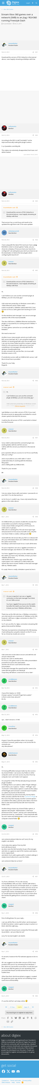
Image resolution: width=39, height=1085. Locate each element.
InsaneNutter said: (9, 208)
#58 (36, 913)
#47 (36, 438)
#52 (36, 688)
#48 (36, 488)
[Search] (36, 3)
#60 (36, 996)
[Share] (33, 52)
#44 (36, 240)
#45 (36, 270)
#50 (36, 585)
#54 (36, 735)
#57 (36, 876)
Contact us (5, 1080)
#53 (36, 714)
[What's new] (33, 3)
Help (13, 1082)
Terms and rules (15, 1080)
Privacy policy (27, 1080)
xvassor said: (7, 387)
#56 (36, 834)
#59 (36, 951)
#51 (36, 649)
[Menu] (3, 3)
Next (26, 1007)
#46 (36, 381)
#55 (36, 762)
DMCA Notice (6, 1082)
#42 (36, 135)
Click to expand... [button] (20, 406)
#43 (36, 201)
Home (18, 1082)
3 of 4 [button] (19, 1007)
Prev (13, 1007)
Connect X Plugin (30, 797)
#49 (36, 517)
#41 (36, 52)
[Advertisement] (19, 32)
